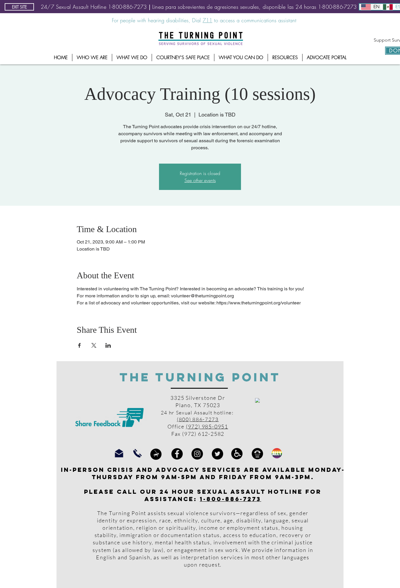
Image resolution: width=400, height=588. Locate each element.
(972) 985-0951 (207, 426)
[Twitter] (217, 454)
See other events (200, 180)
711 (207, 20)
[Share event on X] (94, 345)
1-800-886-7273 (230, 499)
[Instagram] (197, 454)
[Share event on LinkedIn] (108, 345)
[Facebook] (177, 454)
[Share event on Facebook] (79, 345)
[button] (92, 57)
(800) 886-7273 (198, 419)
